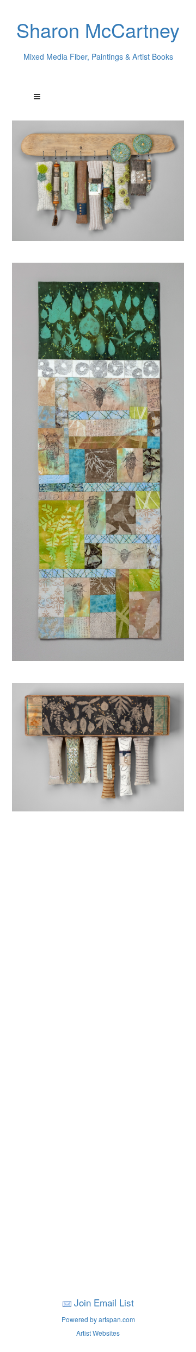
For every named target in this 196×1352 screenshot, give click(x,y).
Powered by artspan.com (98, 1319)
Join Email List (104, 1302)
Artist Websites (98, 1332)
